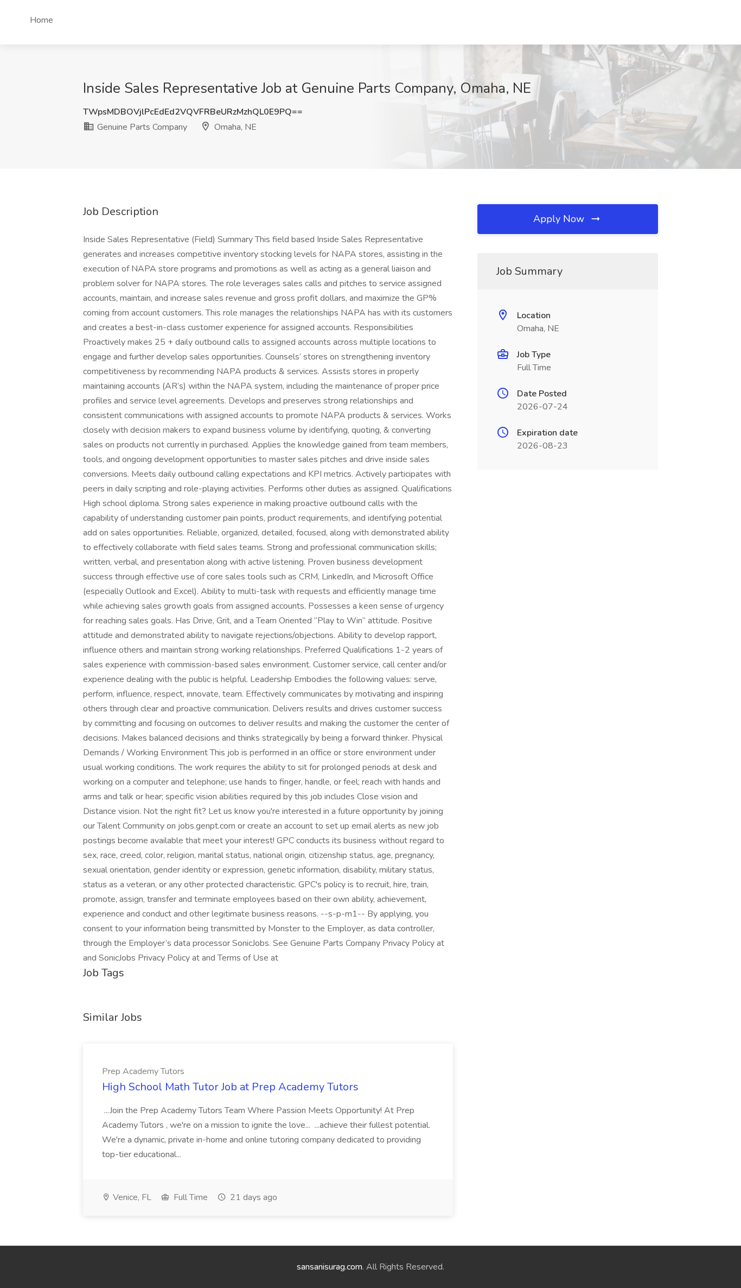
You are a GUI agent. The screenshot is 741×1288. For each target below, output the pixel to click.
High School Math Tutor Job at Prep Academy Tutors (230, 1086)
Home (41, 20)
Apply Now (560, 218)
